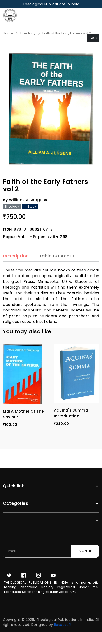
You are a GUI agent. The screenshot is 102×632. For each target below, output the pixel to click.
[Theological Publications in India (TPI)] (13, 15)
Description (16, 256)
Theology (27, 33)
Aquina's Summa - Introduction (72, 413)
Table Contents (56, 256)
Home (8, 33)
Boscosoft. (63, 624)
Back (93, 38)
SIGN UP (85, 551)
